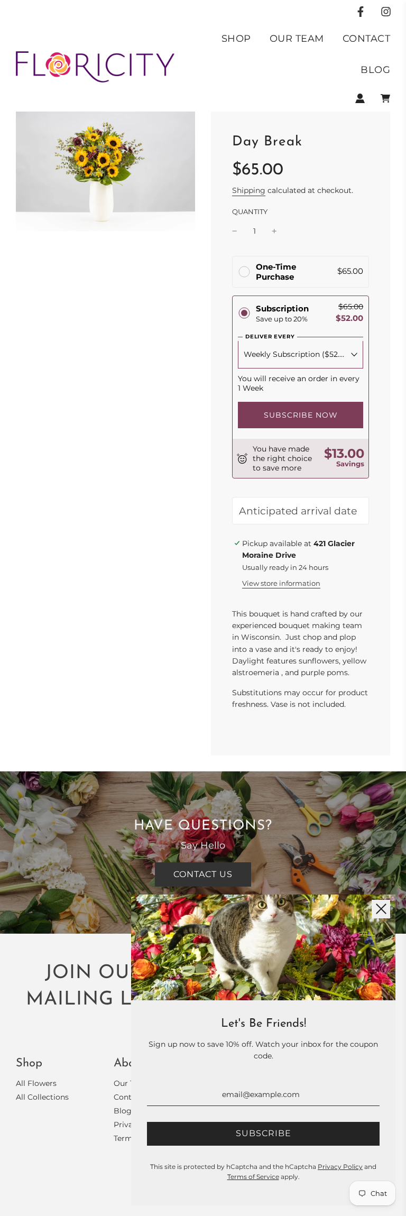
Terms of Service (253, 1177)
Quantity (249, 212)
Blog (375, 70)
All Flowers (36, 1083)
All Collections (42, 1097)
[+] (274, 231)
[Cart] (385, 98)
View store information (281, 583)
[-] (234, 231)
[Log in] (360, 98)
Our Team (297, 38)
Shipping (248, 190)
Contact (367, 38)
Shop (236, 38)
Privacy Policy (340, 1167)
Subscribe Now (301, 415)
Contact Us (203, 874)
